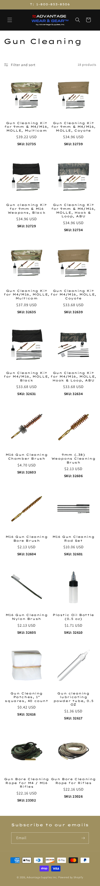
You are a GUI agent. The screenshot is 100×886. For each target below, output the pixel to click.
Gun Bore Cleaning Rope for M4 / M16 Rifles (26, 782)
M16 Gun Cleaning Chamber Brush (27, 456)
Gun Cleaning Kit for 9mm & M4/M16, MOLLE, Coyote (73, 126)
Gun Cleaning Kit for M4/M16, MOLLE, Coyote (73, 294)
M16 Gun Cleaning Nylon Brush (27, 617)
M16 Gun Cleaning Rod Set (73, 538)
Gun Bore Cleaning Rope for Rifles (73, 781)
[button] (9, 20)
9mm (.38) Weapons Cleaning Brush (73, 458)
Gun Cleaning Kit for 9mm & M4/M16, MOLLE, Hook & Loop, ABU (73, 210)
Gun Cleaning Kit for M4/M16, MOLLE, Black (27, 376)
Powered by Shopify (70, 877)
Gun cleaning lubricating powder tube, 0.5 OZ (73, 699)
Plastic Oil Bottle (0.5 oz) (73, 617)
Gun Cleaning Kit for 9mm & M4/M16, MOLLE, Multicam (26, 126)
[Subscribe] (83, 838)
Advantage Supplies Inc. (42, 877)
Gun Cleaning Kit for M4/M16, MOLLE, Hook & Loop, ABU (73, 376)
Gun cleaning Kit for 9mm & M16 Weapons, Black (26, 208)
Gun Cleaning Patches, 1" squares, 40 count (26, 697)
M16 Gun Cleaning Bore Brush (27, 538)
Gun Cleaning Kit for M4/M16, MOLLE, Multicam (27, 294)
